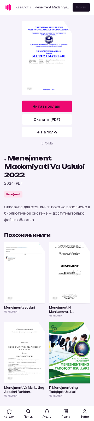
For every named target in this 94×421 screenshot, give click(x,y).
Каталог (22, 7)
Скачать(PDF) (47, 119)
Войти (81, 7)
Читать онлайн (47, 106)
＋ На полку (47, 131)
